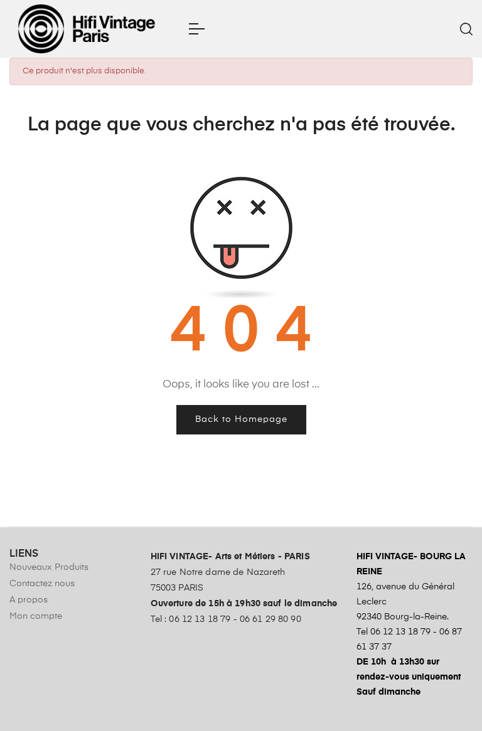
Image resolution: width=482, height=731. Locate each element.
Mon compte (35, 616)
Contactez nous (42, 583)
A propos (28, 600)
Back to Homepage (241, 419)
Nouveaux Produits (48, 567)
